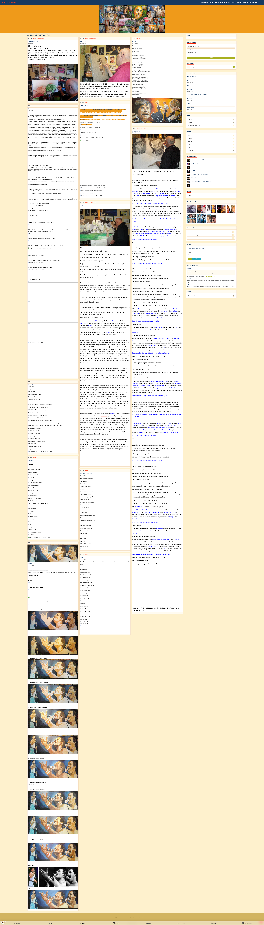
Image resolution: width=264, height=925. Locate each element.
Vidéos (217, 2)
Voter (190, 258)
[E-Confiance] (181, 923)
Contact (256, 2)
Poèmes (138, 38)
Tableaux (211, 2)
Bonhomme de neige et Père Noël (199, 174)
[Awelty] (115, 923)
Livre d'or (251, 2)
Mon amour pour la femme (87, 473)
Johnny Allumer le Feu (196, 167)
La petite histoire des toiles (38, 38)
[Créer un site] (17, 923)
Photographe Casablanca (209, 276)
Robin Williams (84, 105)
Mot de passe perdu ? (197, 54)
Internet (211, 138)
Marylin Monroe (32, 385)
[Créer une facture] (148, 923)
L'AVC (81, 557)
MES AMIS (30, 460)
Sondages (245, 2)
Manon (82, 205)
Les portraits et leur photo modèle (211, 238)
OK (234, 67)
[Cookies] (2, 922)
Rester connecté (192, 52)
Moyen (190, 250)
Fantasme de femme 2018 (197, 159)
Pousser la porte (211, 295)
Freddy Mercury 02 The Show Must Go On (201, 181)
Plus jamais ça (136, 131)
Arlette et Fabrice (195, 185)
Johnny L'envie (194, 163)
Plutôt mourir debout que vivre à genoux (39, 109)
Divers (211, 147)
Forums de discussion (225, 2)
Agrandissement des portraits (211, 235)
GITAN (134, 41)
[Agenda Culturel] (247, 923)
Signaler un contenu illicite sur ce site (141, 917)
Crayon (211, 144)
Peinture (211, 141)
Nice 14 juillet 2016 (33, 41)
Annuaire (239, 2)
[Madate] (50, 923)
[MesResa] (83, 923)
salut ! (188, 284)
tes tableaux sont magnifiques (194, 278)
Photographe (211, 150)
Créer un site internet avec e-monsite (123, 917)
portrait (189, 268)
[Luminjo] (214, 923)
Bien (190, 252)
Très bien (191, 255)
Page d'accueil (204, 2)
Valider (211, 57)
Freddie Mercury (32, 563)
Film (211, 135)
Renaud (193, 170)
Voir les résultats (196, 258)
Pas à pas (87, 102)
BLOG (233, 2)
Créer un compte (190, 54)
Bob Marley (83, 41)
